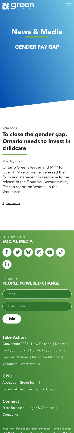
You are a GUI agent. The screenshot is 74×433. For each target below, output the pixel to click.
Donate (60, 344)
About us (9, 382)
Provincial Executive (17, 389)
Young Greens (46, 389)
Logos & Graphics (41, 408)
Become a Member (46, 357)
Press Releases (13, 408)
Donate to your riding (46, 350)
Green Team (29, 382)
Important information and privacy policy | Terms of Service (37, 428)
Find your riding (14, 350)
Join (11, 318)
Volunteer (9, 364)
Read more (13, 203)
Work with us (30, 364)
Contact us (10, 414)
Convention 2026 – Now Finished (26, 344)
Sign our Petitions (15, 357)
